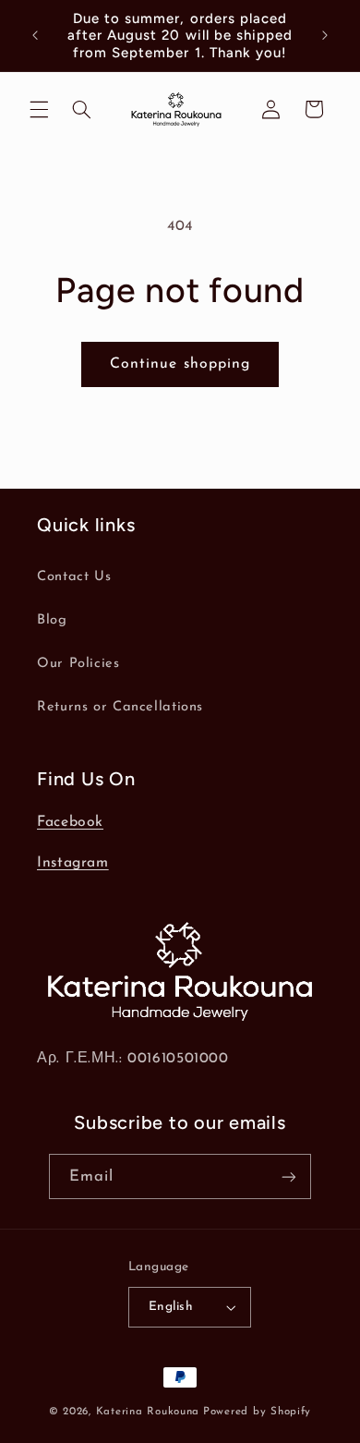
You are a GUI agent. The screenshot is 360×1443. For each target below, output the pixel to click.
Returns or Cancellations (120, 707)
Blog (52, 620)
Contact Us (74, 577)
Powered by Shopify (257, 1411)
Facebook (70, 822)
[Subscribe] (289, 1176)
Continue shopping (180, 364)
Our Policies (78, 664)
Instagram (73, 862)
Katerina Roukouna (148, 1411)
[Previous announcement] (35, 36)
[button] (39, 109)
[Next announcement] (325, 36)
